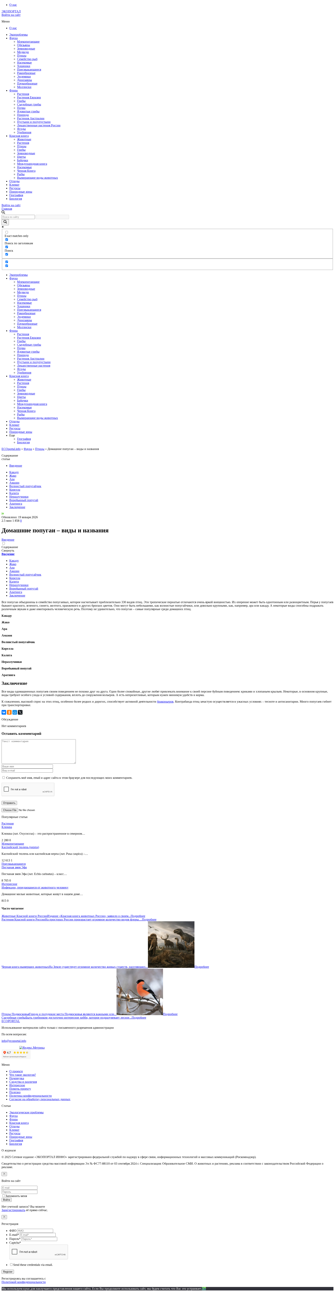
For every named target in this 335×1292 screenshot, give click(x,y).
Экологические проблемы (26, 1112)
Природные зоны (20, 191)
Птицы (21, 55)
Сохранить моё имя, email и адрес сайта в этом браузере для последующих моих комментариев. (69, 777)
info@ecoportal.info (14, 1040)
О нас (13, 4)
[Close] (4, 1174)
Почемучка (16, 1078)
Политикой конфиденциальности (24, 1282)
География (16, 195)
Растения (23, 94)
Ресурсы (14, 188)
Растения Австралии (30, 118)
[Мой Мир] (14, 712)
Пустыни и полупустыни (34, 122)
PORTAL (11, 1021)
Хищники (23, 66)
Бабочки (22, 160)
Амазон (14, 482)
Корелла (14, 489)
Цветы (21, 156)
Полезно (15, 1092)
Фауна (13, 38)
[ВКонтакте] (4, 712)
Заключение (17, 507)
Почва (21, 108)
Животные (24, 139)
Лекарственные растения (33, 365)
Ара (12, 479)
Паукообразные (27, 83)
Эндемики (24, 76)
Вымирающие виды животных (37, 177)
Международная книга (32, 163)
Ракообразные (26, 73)
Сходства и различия (23, 1081)
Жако (12, 475)
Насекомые (24, 62)
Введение (15, 465)
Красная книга (19, 135)
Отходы (14, 181)
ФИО (12, 1230)
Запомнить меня (16, 1196)
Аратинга (15, 503)
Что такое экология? (22, 1074)
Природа (23, 115)
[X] (20, 712)
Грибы (21, 101)
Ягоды (21, 128)
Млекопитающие (28, 41)
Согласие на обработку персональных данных (39, 1099)
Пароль (15, 1238)
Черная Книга (26, 170)
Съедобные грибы (29, 104)
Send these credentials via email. (33, 1264)
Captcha (15, 1242)
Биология (15, 198)
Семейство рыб (27, 59)
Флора (13, 90)
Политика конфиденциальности (30, 1095)
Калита (14, 493)
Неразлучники (18, 496)
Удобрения (24, 132)
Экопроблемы (18, 34)
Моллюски (24, 87)
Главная (7, 208)
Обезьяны (23, 45)
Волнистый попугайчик (25, 486)
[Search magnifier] (5, 222)
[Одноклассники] (9, 712)
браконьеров (165, 701)
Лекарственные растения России (38, 125)
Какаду (14, 472)
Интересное (9, 884)
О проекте (16, 1071)
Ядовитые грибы (28, 111)
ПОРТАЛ (11, 11)
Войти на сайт (11, 14)
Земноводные (26, 48)
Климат (14, 184)
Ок (204, 1288)
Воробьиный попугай (23, 500)
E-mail (14, 1234)
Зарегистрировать (13, 1210)
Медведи (23, 52)
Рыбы (21, 174)
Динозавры (24, 80)
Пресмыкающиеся (29, 69)
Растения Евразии (29, 97)
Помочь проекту (20, 1088)
